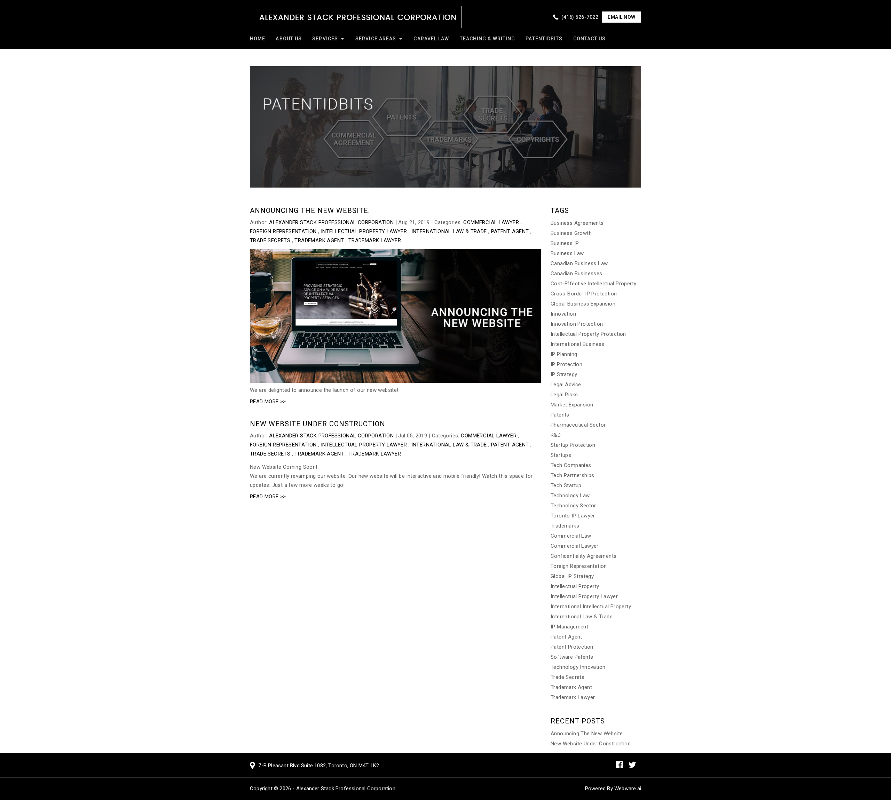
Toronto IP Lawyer (573, 516)
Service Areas (375, 38)
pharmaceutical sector (578, 425)
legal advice (566, 384)
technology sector (573, 505)
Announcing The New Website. (310, 210)
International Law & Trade (449, 231)
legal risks (564, 394)
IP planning (564, 354)
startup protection (573, 445)
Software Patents (572, 657)
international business (578, 344)
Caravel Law (431, 38)
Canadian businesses (576, 273)
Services (325, 38)
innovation (563, 314)
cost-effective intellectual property (593, 283)
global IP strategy (572, 576)
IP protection (566, 364)
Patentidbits (544, 38)
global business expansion (583, 304)
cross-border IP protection (584, 294)
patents (560, 415)
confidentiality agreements (583, 556)
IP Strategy (564, 374)
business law (567, 253)
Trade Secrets (270, 240)
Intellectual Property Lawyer (364, 231)
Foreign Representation (283, 231)
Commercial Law (571, 536)
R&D (556, 435)
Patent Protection (572, 647)
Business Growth (571, 233)
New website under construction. (318, 424)
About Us (289, 38)
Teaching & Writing (487, 38)
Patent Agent (510, 231)
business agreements (577, 223)
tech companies (571, 465)
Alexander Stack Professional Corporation (345, 788)
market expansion (572, 405)
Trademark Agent (319, 240)
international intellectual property (591, 606)
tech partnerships (572, 475)
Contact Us (589, 38)
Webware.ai (627, 788)
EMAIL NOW (622, 17)
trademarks (565, 526)
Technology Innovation (578, 667)
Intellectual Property (575, 586)
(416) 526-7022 (579, 17)
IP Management (569, 627)
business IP (565, 243)
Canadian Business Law (579, 263)
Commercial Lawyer (491, 222)
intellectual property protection (588, 334)
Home (257, 38)
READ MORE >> (268, 401)
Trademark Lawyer (374, 240)
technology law (570, 495)
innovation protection (577, 324)
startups (561, 455)
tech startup (566, 485)
